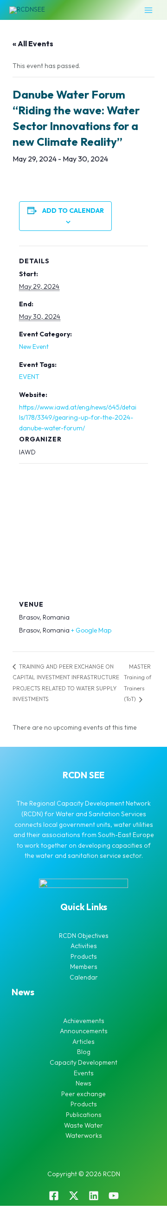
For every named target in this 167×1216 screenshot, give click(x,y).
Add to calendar (73, 210)
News (83, 1083)
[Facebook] (54, 1196)
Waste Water (83, 1125)
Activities (84, 946)
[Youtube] (114, 1196)
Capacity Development (83, 1062)
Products (84, 956)
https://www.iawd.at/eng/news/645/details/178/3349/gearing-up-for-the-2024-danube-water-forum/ (77, 417)
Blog (83, 1052)
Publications (84, 1115)
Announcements (84, 1031)
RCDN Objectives (84, 935)
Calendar (84, 977)
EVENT (29, 376)
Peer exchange (83, 1094)
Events (84, 1073)
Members (83, 966)
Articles (83, 1041)
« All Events (33, 43)
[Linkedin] (94, 1196)
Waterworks (83, 1135)
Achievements (83, 1021)
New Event (34, 346)
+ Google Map (91, 630)
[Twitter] (74, 1196)
